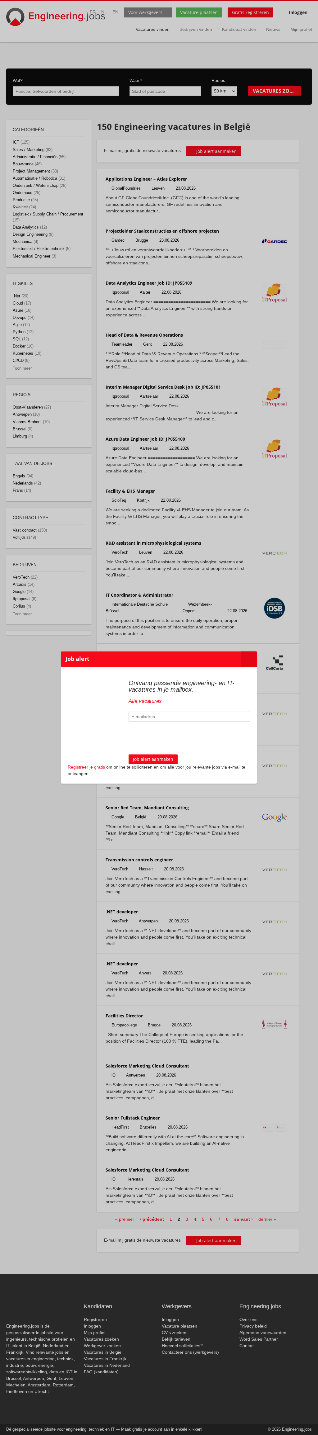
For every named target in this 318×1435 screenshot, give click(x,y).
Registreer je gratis (86, 767)
